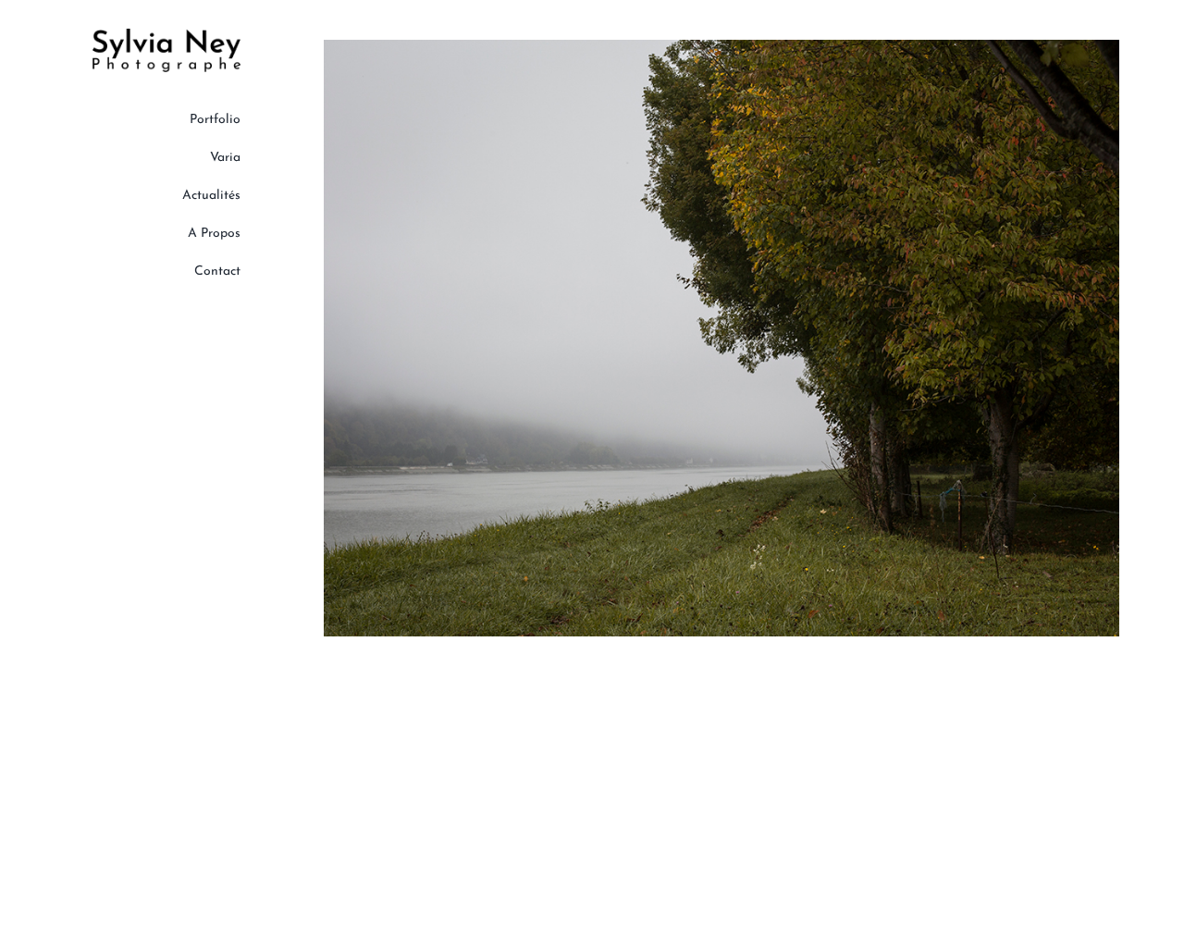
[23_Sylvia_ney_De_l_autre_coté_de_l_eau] (721, 46)
